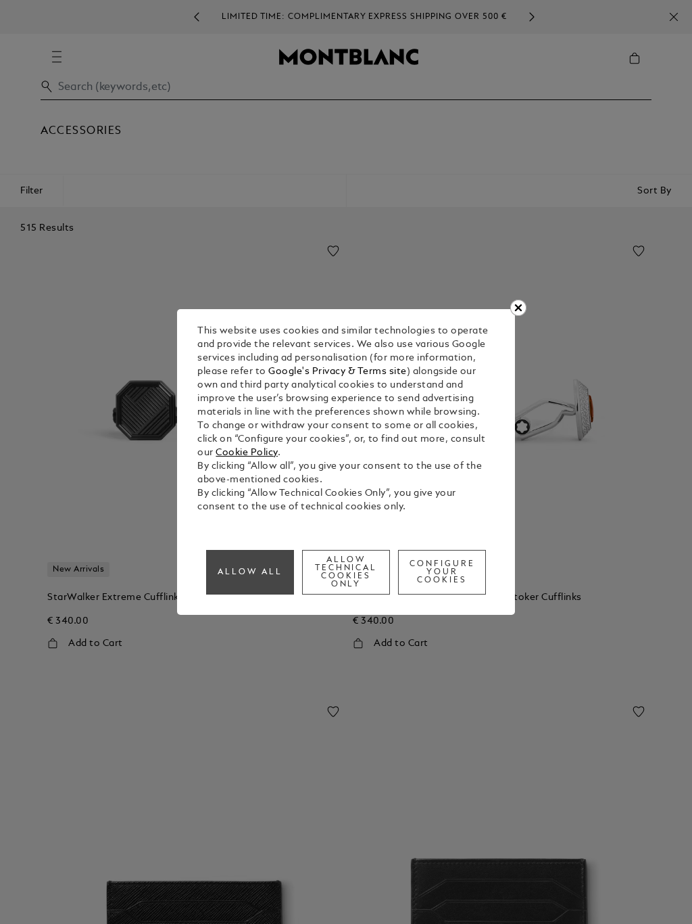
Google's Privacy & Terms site (337, 371)
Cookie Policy (247, 452)
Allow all (250, 572)
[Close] (518, 308)
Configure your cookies (442, 572)
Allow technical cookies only (346, 572)
